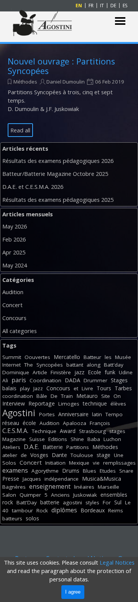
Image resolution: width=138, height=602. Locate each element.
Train (67, 396)
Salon (9, 494)
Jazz (38, 388)
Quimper (30, 494)
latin (97, 414)
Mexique (79, 462)
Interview (13, 403)
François (100, 423)
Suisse (37, 439)
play (25, 388)
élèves (118, 403)
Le (128, 502)
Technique (44, 431)
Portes (47, 414)
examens (15, 470)
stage (103, 455)
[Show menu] (120, 21)
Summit (11, 357)
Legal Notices (117, 562)
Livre (87, 388)
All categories (19, 331)
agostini (72, 502)
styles (92, 502)
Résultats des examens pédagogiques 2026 (57, 160)
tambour (22, 510)
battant (74, 364)
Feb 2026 (14, 239)
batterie (49, 502)
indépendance (61, 478)
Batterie (53, 447)
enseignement (50, 486)
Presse (10, 478)
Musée (123, 357)
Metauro (87, 395)
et (76, 388)
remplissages (119, 462)
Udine (126, 372)
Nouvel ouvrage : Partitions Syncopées (61, 66)
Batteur (92, 357)
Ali (5, 380)
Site (105, 396)
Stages (119, 380)
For (107, 502)
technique (95, 403)
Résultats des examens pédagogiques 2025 (57, 199)
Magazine (14, 439)
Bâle (41, 396)
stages (117, 431)
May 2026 (14, 226)
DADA (72, 380)
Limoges (68, 403)
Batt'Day (26, 502)
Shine (77, 439)
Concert (12, 305)
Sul (118, 502)
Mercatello (67, 357)
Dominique (15, 372)
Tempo (114, 414)
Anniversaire (73, 414)
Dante (59, 455)
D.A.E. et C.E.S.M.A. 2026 (32, 186)
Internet (11, 364)
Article (40, 372)
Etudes (108, 470)
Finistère (61, 372)
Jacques (32, 478)
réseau (10, 423)
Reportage (41, 403)
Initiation (55, 462)
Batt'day (113, 364)
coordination (17, 396)
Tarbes (123, 388)
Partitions (77, 447)
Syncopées (49, 364)
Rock (42, 510)
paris (19, 380)
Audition (12, 292)
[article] (69, 97)
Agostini (18, 413)
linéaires (84, 486)
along (93, 364)
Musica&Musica (101, 478)
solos (32, 518)
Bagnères (14, 486)
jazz (79, 372)
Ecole (94, 372)
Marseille (108, 486)
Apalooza (74, 423)
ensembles (113, 494)
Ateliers (11, 447)
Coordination (45, 380)
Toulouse (82, 455)
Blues (89, 470)
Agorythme (45, 470)
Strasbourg (92, 431)
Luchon (112, 439)
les (108, 357)
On (117, 396)
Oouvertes (37, 357)
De (54, 396)
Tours (104, 388)
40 (5, 510)
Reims (115, 510)
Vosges (39, 455)
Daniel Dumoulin (65, 81)
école (29, 423)
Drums (70, 470)
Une (118, 455)
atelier (9, 455)
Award (68, 431)
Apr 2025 (13, 252)
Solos (9, 462)
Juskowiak (85, 494)
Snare (126, 470)
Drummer (95, 380)
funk (110, 372)
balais (9, 388)
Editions (57, 439)
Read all (20, 130)
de (24, 455)
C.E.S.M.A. (15, 431)
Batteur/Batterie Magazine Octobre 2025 (55, 173)
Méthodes (25, 81)
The (28, 364)
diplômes (64, 510)
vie (96, 462)
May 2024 (14, 265)
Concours (14, 318)
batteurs (12, 518)
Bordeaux (92, 510)
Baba (93, 439)
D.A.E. (31, 447)
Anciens (60, 494)
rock (7, 502)
